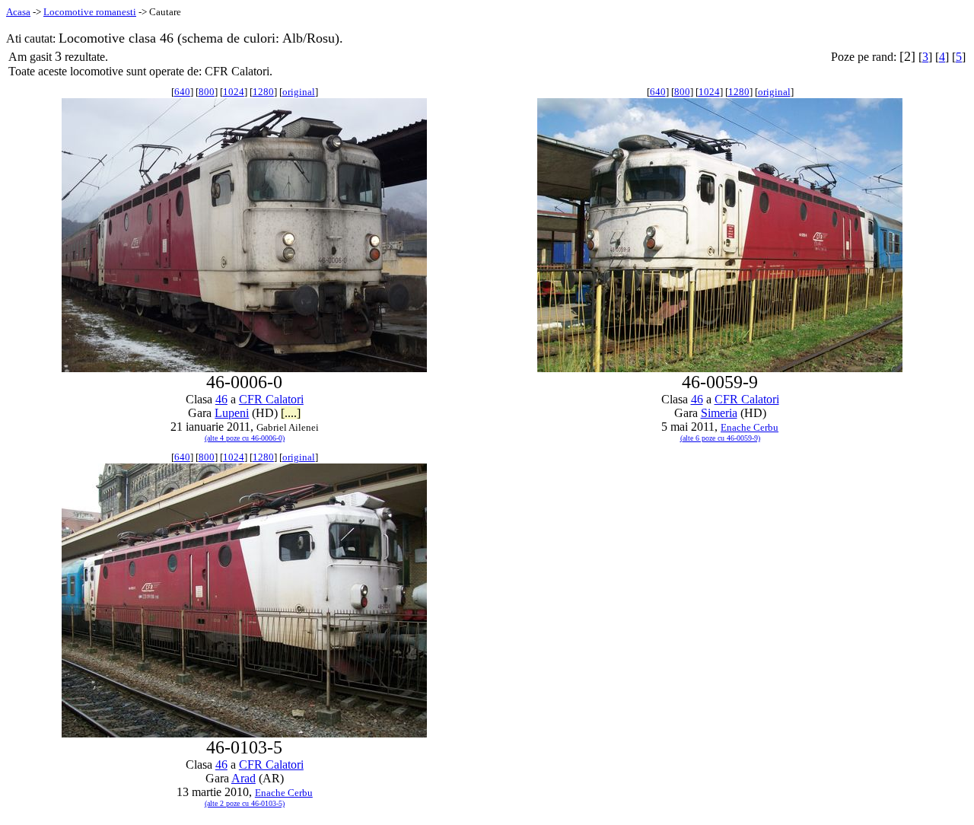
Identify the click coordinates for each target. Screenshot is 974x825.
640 (182, 91)
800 (207, 91)
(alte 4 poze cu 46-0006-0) (245, 438)
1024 (233, 91)
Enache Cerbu (749, 427)
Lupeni (232, 412)
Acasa (18, 12)
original (298, 91)
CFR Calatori (271, 399)
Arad (243, 778)
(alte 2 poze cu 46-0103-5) (245, 803)
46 (221, 399)
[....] (291, 412)
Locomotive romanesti (89, 12)
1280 (263, 91)
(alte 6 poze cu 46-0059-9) (720, 438)
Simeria (719, 412)
